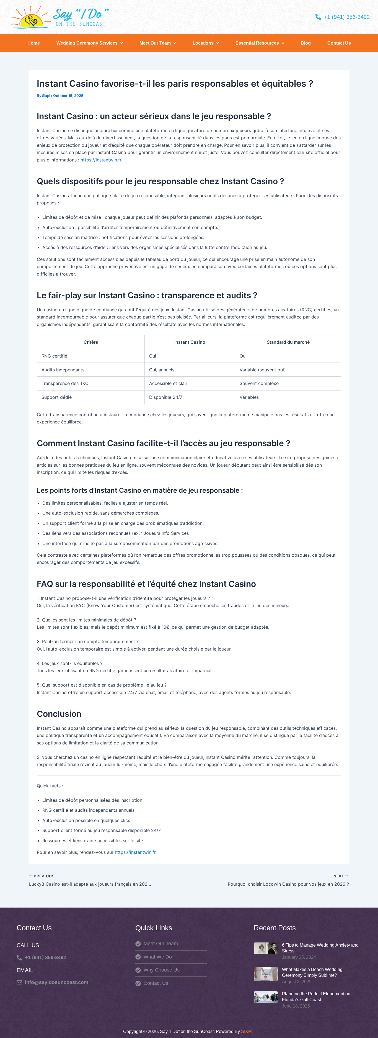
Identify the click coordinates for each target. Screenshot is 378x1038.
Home (33, 43)
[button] (89, 43)
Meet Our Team (155, 43)
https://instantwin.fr (101, 160)
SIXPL (248, 1031)
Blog (306, 43)
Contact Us (339, 43)
